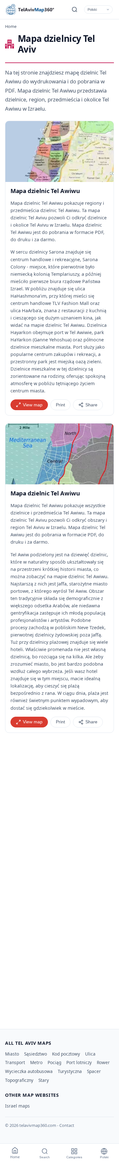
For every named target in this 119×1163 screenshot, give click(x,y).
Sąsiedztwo (35, 1054)
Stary (43, 1080)
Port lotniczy (79, 1062)
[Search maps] (75, 9)
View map (33, 405)
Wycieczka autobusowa (29, 1071)
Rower (103, 1062)
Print (60, 405)
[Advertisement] (59, 813)
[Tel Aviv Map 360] (33, 9)
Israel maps (17, 1106)
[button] (59, 151)
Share (91, 405)
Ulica (90, 1054)
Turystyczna (70, 1071)
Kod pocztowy (66, 1054)
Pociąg (54, 1062)
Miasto (12, 1054)
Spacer (94, 1071)
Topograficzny (19, 1080)
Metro (36, 1062)
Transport (15, 1062)
